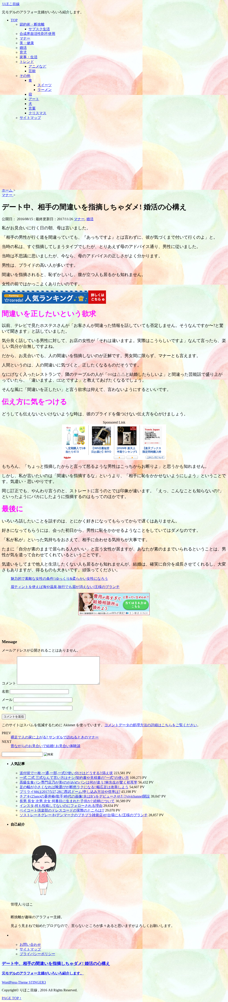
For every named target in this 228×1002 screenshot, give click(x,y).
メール (7, 700)
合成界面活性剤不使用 (37, 34)
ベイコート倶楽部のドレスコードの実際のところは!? (62, 810)
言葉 (32, 108)
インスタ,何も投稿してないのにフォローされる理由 (61, 806)
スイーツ (44, 85)
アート (33, 99)
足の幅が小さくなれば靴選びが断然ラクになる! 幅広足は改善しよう (74, 787)
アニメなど (37, 66)
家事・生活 (28, 57)
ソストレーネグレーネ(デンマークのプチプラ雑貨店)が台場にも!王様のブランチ (84, 815)
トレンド (27, 62)
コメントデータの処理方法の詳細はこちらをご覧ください (150, 725)
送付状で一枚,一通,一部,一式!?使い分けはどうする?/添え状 (66, 773)
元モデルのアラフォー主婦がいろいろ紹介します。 (43, 973)
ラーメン (44, 90)
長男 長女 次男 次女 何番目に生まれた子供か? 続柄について (67, 801)
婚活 (23, 48)
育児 (23, 52)
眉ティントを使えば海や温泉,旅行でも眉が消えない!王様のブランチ (65, 587)
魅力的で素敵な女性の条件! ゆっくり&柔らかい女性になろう (59, 578)
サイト (7, 708)
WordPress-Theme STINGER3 (24, 982)
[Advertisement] (114, 155)
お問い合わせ (30, 944)
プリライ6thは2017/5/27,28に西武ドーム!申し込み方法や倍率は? (70, 792)
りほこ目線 (11, 4)
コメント (9, 683)
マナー (25, 38)
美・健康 (27, 43)
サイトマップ (30, 118)
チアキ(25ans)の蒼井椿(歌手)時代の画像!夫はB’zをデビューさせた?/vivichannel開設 (85, 796)
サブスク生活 (39, 29)
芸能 (32, 71)
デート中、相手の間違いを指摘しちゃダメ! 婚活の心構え (56, 963)
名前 (5, 691)
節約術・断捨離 (32, 24)
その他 (25, 76)
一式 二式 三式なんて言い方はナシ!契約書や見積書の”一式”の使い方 (74, 778)
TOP (14, 20)
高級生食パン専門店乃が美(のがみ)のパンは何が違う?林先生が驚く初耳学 (78, 782)
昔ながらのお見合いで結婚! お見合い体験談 (45, 746)
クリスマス (37, 113)
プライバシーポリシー (37, 954)
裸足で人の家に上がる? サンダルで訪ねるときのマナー (55, 737)
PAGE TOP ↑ (11, 998)
